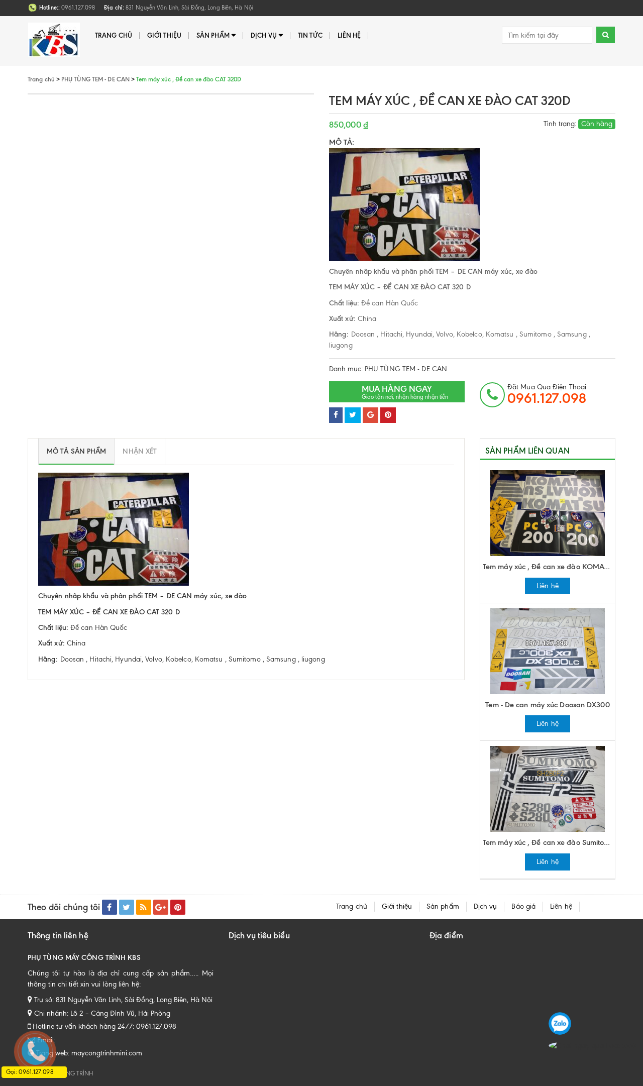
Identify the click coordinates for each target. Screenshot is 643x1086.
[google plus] (160, 907)
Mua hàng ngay (405, 392)
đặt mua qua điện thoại (546, 394)
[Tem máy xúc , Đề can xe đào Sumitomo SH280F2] (547, 788)
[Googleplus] (370, 415)
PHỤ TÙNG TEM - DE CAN (406, 369)
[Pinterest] (388, 415)
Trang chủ (113, 35)
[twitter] (126, 907)
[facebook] (109, 907)
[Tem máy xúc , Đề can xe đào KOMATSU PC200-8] (547, 512)
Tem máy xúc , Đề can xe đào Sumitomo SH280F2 (549, 842)
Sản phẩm (213, 35)
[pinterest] (177, 907)
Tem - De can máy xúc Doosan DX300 (547, 704)
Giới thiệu (164, 35)
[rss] (143, 907)
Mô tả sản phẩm (76, 451)
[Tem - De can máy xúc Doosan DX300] (547, 650)
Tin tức (310, 35)
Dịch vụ (264, 35)
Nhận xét (140, 451)
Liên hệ (349, 35)
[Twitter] (353, 415)
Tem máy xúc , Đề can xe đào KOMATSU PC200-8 (549, 566)
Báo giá (523, 906)
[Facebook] (336, 415)
